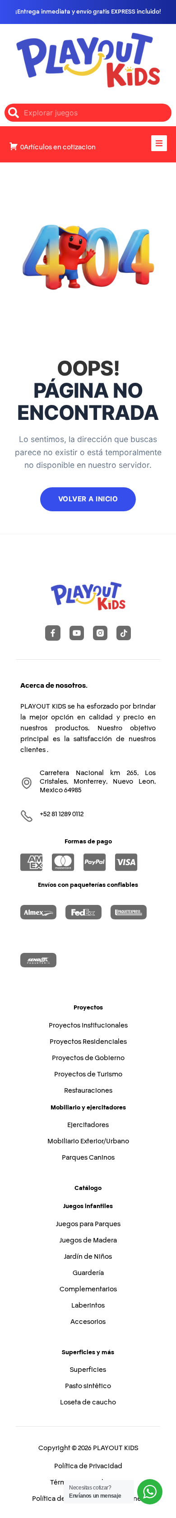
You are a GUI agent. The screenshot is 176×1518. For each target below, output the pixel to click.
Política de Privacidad (88, 1466)
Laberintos (88, 1305)
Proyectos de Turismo (88, 1074)
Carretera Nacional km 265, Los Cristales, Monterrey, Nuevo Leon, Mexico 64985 (98, 781)
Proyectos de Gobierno (88, 1058)
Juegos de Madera (88, 1240)
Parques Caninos (88, 1157)
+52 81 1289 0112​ (61, 814)
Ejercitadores (88, 1125)
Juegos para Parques (88, 1224)
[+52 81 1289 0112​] (26, 816)
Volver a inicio (88, 499)
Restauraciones (88, 1090)
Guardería (88, 1273)
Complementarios (88, 1289)
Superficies (88, 1370)
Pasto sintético (88, 1386)
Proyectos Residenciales (88, 1042)
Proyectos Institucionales (88, 1025)
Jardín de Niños (88, 1256)
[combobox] (88, 113)
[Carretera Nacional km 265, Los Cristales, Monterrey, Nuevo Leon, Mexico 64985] (26, 783)
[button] (159, 143)
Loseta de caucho (88, 1402)
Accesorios (88, 1322)
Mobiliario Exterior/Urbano (88, 1141)
